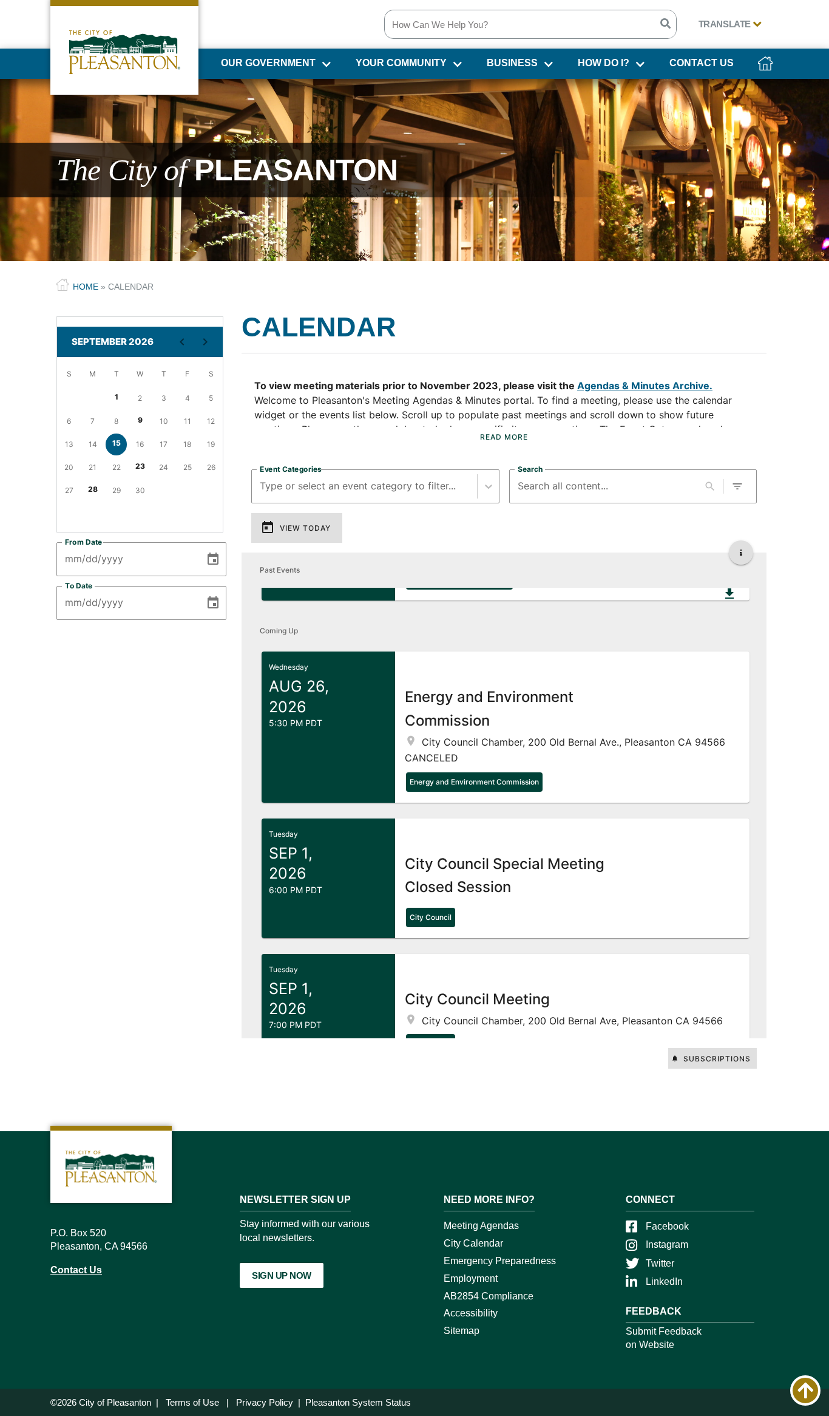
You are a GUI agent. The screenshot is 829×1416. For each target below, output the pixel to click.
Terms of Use (192, 1402)
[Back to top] (805, 1390)
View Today (305, 528)
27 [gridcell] (69, 490)
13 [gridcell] (69, 444)
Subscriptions (717, 1058)
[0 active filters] (737, 486)
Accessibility (471, 1313)
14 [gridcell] (93, 444)
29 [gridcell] (116, 490)
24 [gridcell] (163, 467)
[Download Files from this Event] (729, 593)
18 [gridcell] (187, 444)
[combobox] (261, 486)
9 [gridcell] (140, 419)
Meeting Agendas (481, 1225)
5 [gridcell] (211, 398)
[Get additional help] (741, 552)
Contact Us (76, 1270)
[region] (504, 414)
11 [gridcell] (187, 421)
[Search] (665, 24)
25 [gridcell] (187, 467)
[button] (505, 727)
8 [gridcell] (116, 421)
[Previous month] (182, 342)
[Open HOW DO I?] (638, 66)
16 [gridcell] (140, 444)
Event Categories (291, 468)
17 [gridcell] (163, 444)
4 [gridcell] (187, 398)
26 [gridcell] (211, 467)
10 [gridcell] (164, 421)
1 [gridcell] (116, 396)
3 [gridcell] (163, 398)
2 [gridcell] (140, 398)
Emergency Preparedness (500, 1261)
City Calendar (473, 1243)
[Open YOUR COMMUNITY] (456, 66)
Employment (471, 1278)
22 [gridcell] (116, 467)
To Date (79, 585)
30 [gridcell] (140, 490)
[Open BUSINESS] (547, 66)
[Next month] (205, 342)
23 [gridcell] (140, 466)
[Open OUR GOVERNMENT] (325, 66)
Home (85, 286)
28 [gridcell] (93, 489)
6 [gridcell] (69, 421)
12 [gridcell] (211, 421)
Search (530, 468)
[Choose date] (213, 559)
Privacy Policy (264, 1402)
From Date (84, 541)
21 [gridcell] (92, 467)
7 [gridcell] (92, 421)
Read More (504, 436)
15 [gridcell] (116, 443)
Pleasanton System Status (358, 1402)
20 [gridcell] (68, 467)
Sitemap (461, 1331)
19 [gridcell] (211, 444)
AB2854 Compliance (488, 1296)
